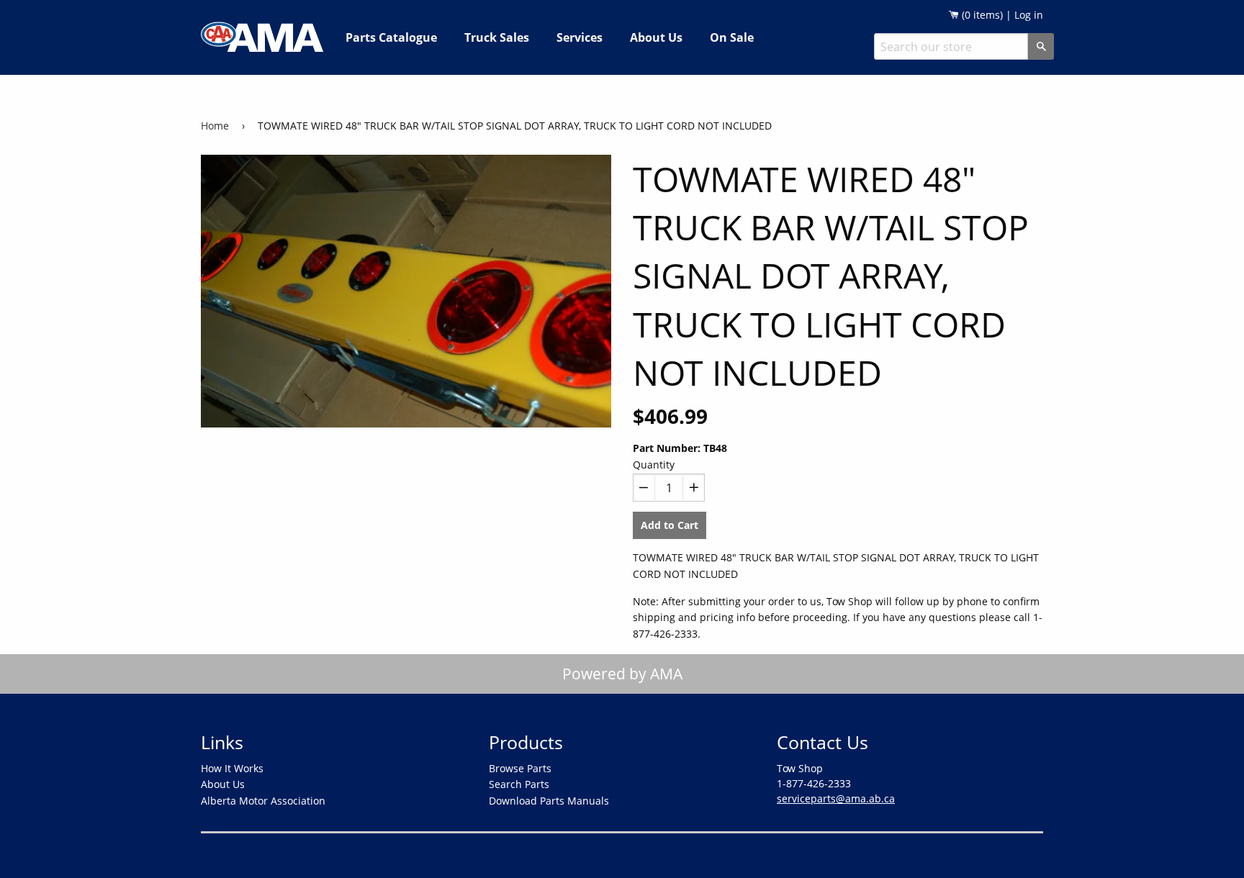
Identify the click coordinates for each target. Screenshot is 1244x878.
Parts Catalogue (391, 37)
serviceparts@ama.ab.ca (836, 798)
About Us (656, 37)
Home (215, 125)
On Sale (732, 37)
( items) (981, 15)
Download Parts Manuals (549, 800)
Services (579, 37)
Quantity (654, 464)
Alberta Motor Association (263, 800)
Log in (1028, 15)
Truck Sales (496, 37)
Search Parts (519, 784)
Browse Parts (520, 768)
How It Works (232, 768)
